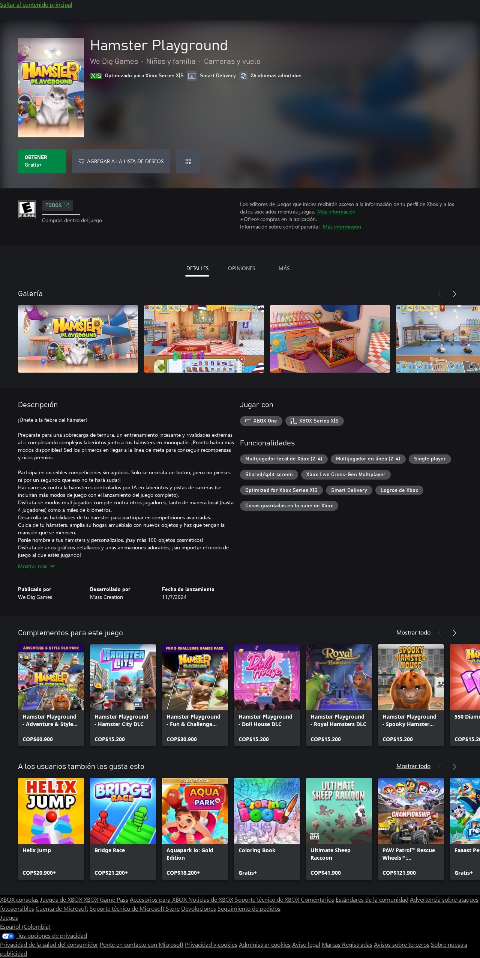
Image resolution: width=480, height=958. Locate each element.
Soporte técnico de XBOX (268, 899)
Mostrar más (32, 566)
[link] (51, 695)
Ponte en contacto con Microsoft (141, 944)
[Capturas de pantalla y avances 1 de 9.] (78, 339)
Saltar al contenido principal (36, 4)
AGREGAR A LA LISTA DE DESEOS (125, 161)
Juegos (9, 917)
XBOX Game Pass (106, 899)
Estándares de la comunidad (372, 899)
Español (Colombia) (25, 926)
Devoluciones (198, 908)
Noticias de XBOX (211, 899)
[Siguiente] (454, 294)
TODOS (54, 205)
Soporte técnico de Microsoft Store (135, 908)
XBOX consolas (19, 899)
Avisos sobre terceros (401, 944)
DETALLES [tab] (197, 268)
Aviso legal (306, 944)
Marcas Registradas (347, 944)
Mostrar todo (413, 632)
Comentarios (317, 899)
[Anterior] (439, 294)
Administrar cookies (265, 944)
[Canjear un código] (188, 161)
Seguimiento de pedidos (249, 908)
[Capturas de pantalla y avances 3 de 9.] (330, 339)
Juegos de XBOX (62, 899)
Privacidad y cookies (211, 944)
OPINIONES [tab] (241, 268)
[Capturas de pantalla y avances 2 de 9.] (204, 339)
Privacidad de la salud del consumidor (49, 944)
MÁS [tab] (284, 268)
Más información (336, 211)
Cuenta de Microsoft (62, 908)
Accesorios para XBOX (159, 899)
